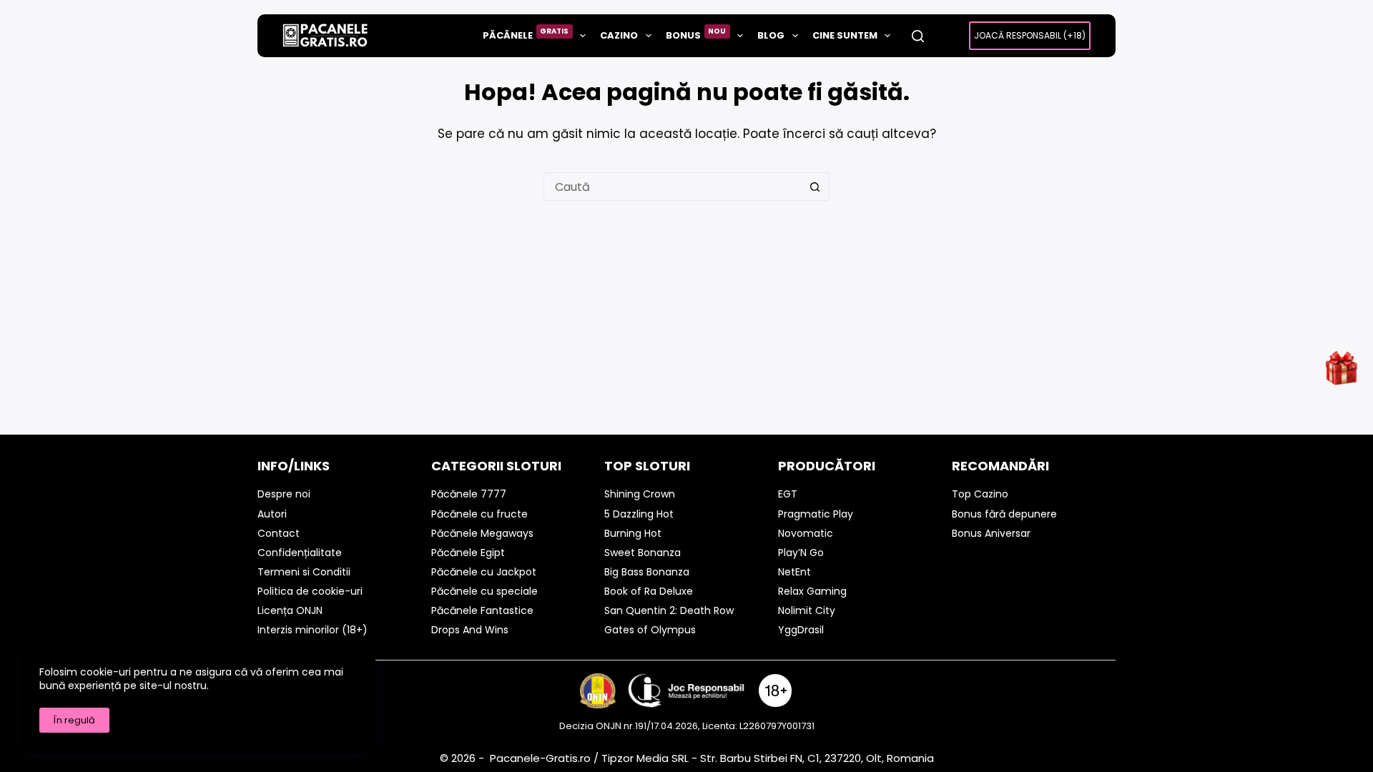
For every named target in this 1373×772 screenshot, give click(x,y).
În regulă (74, 720)
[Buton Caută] (815, 186)
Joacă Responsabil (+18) (1030, 35)
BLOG (770, 35)
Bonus (696, 34)
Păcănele (526, 34)
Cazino (619, 35)
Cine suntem (844, 35)
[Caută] (918, 36)
